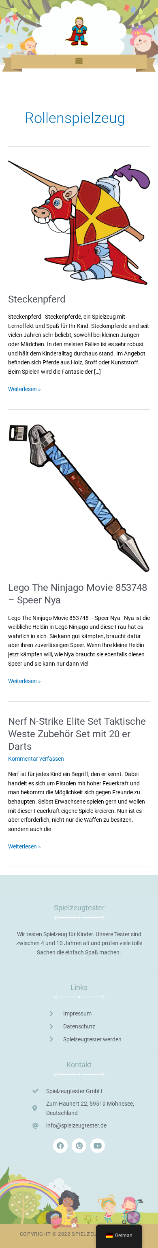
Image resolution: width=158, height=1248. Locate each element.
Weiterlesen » (24, 388)
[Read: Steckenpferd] (79, 222)
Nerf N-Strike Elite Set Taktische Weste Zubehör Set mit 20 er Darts (77, 734)
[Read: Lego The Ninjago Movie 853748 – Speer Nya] (79, 498)
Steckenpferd (37, 299)
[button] (79, 61)
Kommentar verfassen (36, 758)
